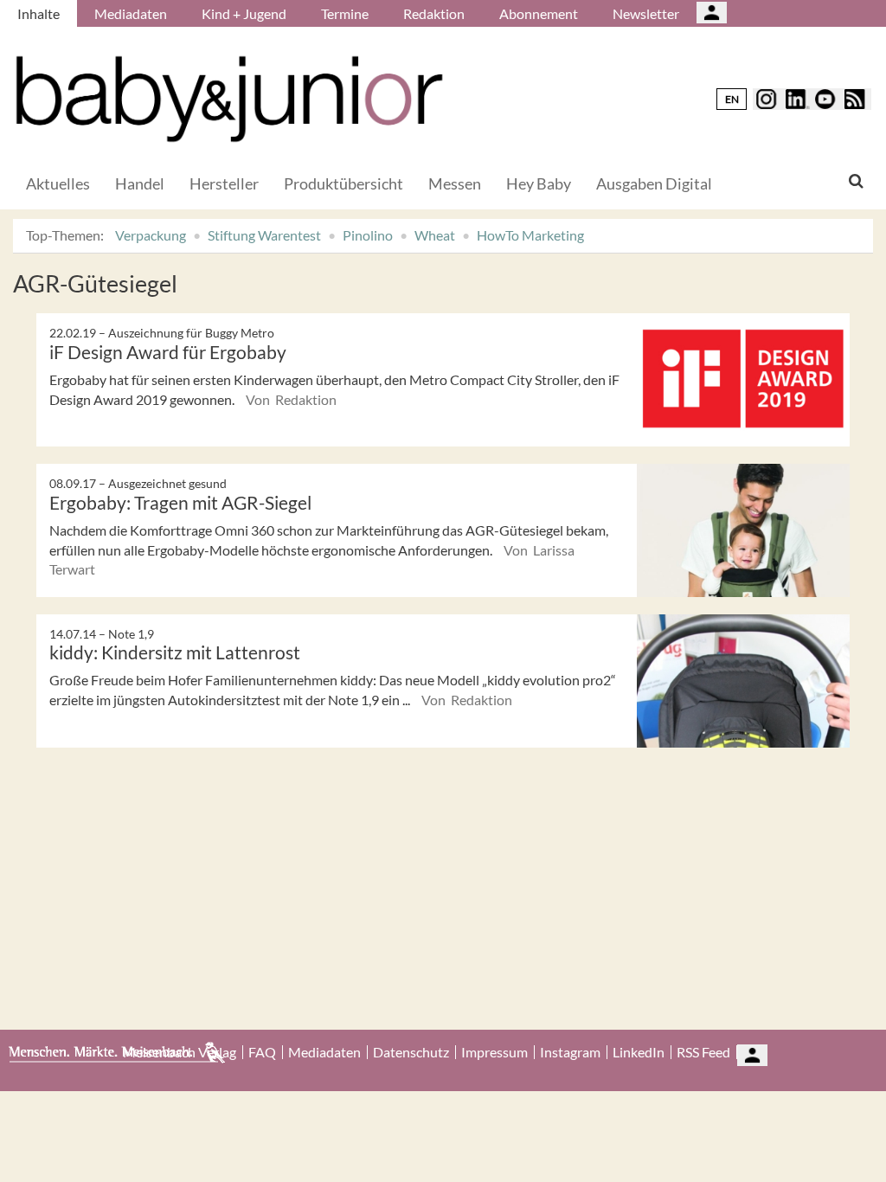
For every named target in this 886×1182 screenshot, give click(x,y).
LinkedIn (638, 1052)
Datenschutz (411, 1052)
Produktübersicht (343, 183)
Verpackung (150, 235)
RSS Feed (703, 1052)
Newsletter (646, 13)
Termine (345, 13)
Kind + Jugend (244, 13)
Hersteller (224, 183)
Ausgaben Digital (654, 183)
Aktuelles (58, 183)
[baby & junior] (229, 99)
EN (732, 99)
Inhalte (38, 13)
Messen (454, 183)
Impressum (494, 1052)
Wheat (434, 235)
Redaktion (434, 13)
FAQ (262, 1052)
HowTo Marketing (530, 235)
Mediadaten (130, 13)
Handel (139, 183)
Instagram (570, 1052)
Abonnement (538, 13)
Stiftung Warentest (264, 235)
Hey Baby (538, 183)
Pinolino (368, 235)
